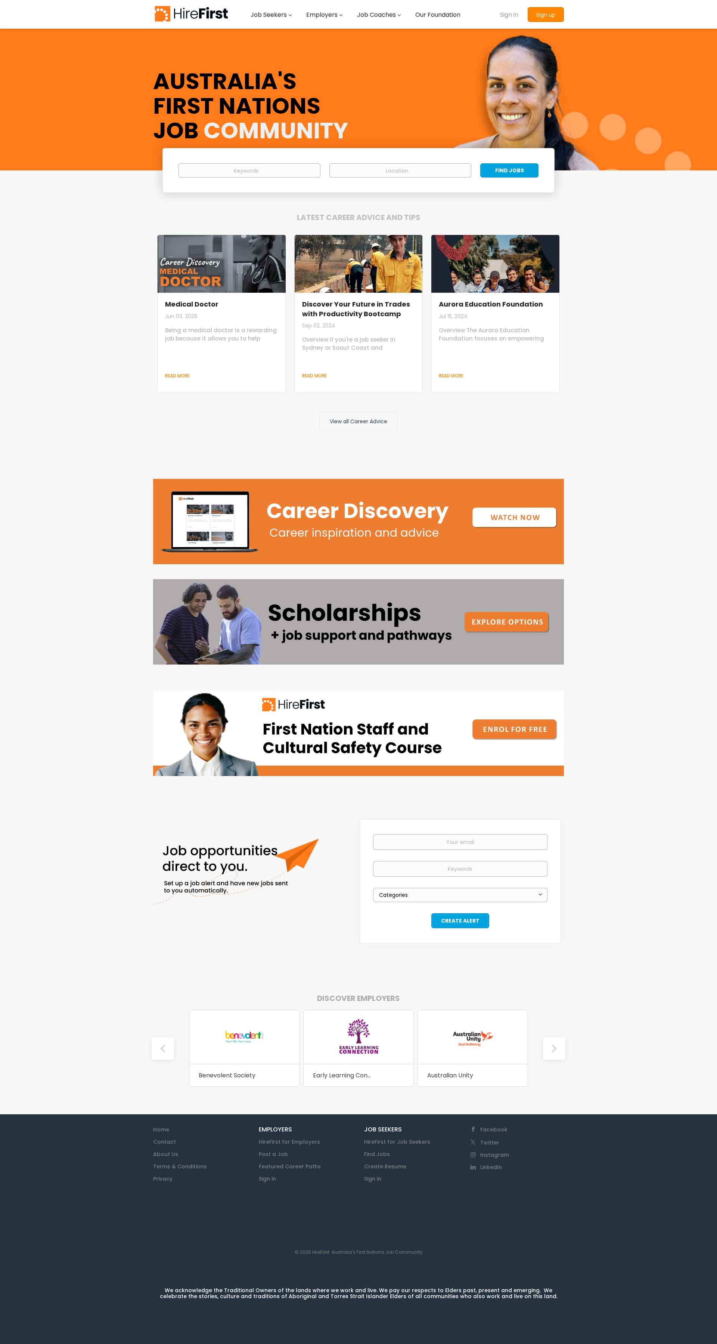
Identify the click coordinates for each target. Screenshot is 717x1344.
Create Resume (385, 1166)
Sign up (545, 15)
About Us (165, 1154)
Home (161, 1129)
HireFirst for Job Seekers (397, 1142)
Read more (177, 376)
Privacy (163, 1179)
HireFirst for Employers (289, 1142)
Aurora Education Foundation (491, 304)
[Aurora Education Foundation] (495, 264)
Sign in (509, 14)
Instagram (494, 1155)
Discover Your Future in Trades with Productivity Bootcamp (356, 308)
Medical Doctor (191, 304)
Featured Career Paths (290, 1166)
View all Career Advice (358, 421)
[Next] (554, 1048)
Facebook (494, 1129)
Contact (164, 1142)
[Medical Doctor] (222, 264)
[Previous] (163, 1048)
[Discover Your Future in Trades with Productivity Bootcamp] (359, 264)
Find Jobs (509, 170)
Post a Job (273, 1154)
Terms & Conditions (180, 1166)
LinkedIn (491, 1167)
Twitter (489, 1142)
